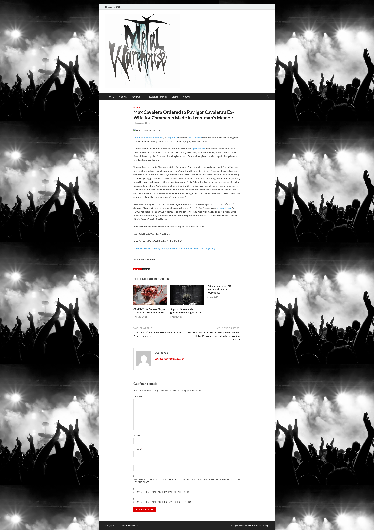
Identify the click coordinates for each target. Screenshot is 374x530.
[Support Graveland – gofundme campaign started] (187, 295)
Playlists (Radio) (157, 97)
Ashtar (146, 269)
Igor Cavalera (198, 148)
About (186, 97)
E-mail (137, 449)
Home (111, 97)
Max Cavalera (195, 137)
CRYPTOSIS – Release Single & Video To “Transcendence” (149, 311)
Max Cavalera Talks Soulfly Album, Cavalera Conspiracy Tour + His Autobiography (174, 248)
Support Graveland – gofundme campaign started (186, 311)
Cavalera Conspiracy (152, 137)
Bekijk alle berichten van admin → (171, 358)
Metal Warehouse (130, 525)
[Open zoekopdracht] (267, 96)
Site (135, 462)
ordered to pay (224, 208)
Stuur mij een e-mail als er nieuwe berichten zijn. (162, 502)
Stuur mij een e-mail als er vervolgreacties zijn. (162, 492)
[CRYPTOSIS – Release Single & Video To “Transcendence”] (150, 295)
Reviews (136, 97)
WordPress (253, 525)
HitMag (265, 525)
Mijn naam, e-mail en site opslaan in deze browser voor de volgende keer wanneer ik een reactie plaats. (186, 480)
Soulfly (136, 137)
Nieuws (123, 97)
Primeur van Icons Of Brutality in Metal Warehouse (219, 289)
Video (175, 97)
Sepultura (173, 137)
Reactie (138, 396)
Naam (137, 435)
